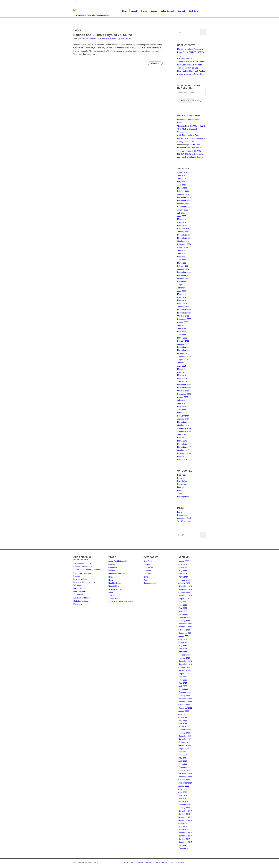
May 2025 (181, 219)
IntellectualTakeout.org (82, 572)
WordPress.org (183, 521)
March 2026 (182, 187)
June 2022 (181, 328)
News (109, 39)
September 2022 (184, 319)
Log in (179, 511)
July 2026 (181, 175)
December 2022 (184, 309)
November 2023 (184, 275)
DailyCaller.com (79, 588)
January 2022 (183, 344)
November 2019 (184, 422)
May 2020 (181, 406)
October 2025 (183, 203)
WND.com (77, 585)
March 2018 (182, 440)
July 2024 (181, 250)
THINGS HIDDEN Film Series (120, 601)
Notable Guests (114, 583)
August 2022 (182, 322)
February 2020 (183, 415)
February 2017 (183, 459)
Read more (155, 63)
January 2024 (183, 269)
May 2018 (181, 437)
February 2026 (183, 191)
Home (110, 576)
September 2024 (184, 244)
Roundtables (113, 586)
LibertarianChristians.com (84, 582)
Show (114, 39)
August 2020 (182, 397)
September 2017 (184, 453)
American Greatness (82, 597)
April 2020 (181, 409)
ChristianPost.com (81, 600)
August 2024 (182, 247)
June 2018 (181, 434)
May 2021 (181, 368)
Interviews (103, 39)
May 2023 (181, 294)
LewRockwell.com (80, 579)
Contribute (112, 567)
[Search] (203, 10)
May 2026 (181, 181)
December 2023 (184, 272)
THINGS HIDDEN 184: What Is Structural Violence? (191, 128)
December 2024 (184, 234)
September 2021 (184, 356)
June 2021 (181, 365)
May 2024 (181, 256)
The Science (113, 595)
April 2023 (181, 297)
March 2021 (182, 375)
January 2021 (183, 381)
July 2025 (181, 213)
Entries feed (182, 515)
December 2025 (184, 197)
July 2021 (181, 362)
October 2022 (183, 315)
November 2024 (184, 237)
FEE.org (76, 575)
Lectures (181, 487)
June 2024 (181, 253)
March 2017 (182, 456)
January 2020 (183, 418)
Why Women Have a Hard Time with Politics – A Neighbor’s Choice (191, 138)
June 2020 (181, 403)
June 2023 (181, 290)
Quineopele (182, 125)
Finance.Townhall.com (82, 566)
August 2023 (182, 284)
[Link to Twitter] (78, 2)
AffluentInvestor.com (82, 563)
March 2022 (182, 337)
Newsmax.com (79, 591)
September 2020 (184, 393)
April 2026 (181, 184)
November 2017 (184, 447)
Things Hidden (114, 598)
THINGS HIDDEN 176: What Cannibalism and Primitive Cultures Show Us (190, 153)
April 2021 (181, 372)
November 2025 (184, 200)
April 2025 (181, 222)
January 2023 (183, 306)
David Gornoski (126, 39)
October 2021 (183, 353)
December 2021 (184, 347)
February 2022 (183, 340)
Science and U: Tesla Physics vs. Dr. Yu (102, 34)
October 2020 (183, 390)
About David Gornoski (117, 561)
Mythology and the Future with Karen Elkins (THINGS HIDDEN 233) (190, 52)
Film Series (182, 480)
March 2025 (182, 225)
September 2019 (184, 428)
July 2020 (181, 400)
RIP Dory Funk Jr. (184, 58)
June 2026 (181, 178)
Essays (180, 477)
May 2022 (181, 331)
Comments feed (184, 518)
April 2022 (181, 334)
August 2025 (182, 209)
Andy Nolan (182, 135)
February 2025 (183, 228)
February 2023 (183, 303)
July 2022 (181, 325)
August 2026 (182, 172)
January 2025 (183, 231)
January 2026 (183, 194)
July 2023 (181, 287)
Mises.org (77, 604)
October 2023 (183, 278)
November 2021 (184, 350)
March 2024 (182, 262)
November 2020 (184, 387)
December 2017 (184, 443)
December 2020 (184, 384)
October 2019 (183, 425)
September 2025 (184, 206)
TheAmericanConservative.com (86, 569)
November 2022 (184, 312)
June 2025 (181, 216)
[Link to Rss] (87, 2)
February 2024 (183, 265)
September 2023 (184, 281)
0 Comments (91, 39)
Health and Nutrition (116, 573)
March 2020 (182, 412)
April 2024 (181, 259)
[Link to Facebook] (74, 2)
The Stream (78, 594)
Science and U (114, 589)
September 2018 (184, 431)
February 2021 (183, 378)
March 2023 (182, 300)
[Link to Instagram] (83, 2)
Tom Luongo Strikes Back (188, 67)
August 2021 (182, 359)
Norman (180, 119)
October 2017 (183, 450)
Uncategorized (183, 496)
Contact (111, 564)
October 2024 (183, 241)
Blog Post (181, 474)
